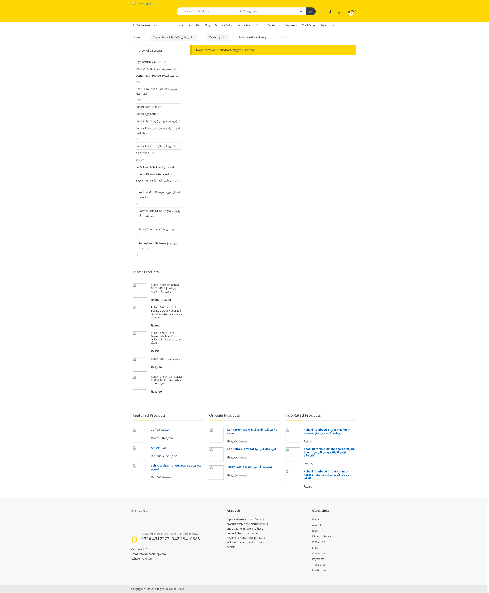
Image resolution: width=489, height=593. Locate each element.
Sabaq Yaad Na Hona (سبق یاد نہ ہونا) (158, 245)
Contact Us (274, 25)
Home (180, 25)
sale (140, 160)
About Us (194, 25)
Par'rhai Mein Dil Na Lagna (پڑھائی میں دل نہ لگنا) (159, 213)
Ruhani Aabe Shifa (148, 107)
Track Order (309, 25)
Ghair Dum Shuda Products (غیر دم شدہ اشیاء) (156, 91)
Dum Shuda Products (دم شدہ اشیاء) (157, 75)
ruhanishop (145, 153)
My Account (327, 25)
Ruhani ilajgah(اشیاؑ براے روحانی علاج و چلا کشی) (158, 130)
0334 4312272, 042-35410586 (170, 538)
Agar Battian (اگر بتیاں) (149, 62)
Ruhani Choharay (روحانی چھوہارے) (156, 121)
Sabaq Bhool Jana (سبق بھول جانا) (158, 229)
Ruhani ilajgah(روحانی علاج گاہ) (154, 146)
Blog (207, 25)
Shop (259, 25)
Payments (291, 25)
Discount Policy (223, 25)
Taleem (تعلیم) (217, 37)
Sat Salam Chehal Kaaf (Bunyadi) (155, 167)
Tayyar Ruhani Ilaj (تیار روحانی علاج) (173, 37)
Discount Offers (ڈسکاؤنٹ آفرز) (154, 68)
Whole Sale (244, 25)
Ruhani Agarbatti (147, 114)
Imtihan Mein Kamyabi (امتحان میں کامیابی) (159, 194)
